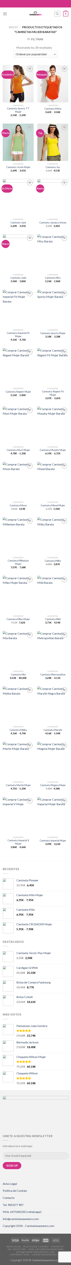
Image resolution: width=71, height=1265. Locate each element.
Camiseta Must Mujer (18, 450)
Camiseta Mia (18, 674)
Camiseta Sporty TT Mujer (18, 110)
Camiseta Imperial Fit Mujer (18, 335)
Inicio (13, 27)
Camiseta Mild (53, 619)
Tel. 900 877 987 (13, 1204)
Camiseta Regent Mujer (18, 391)
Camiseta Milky (53, 560)
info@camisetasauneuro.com (21, 1219)
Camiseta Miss (53, 277)
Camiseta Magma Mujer (53, 785)
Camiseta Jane (18, 222)
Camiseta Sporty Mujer (53, 333)
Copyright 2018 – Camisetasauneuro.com (28, 1225)
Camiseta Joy (53, 167)
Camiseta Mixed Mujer (53, 505)
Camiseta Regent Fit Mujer (53, 393)
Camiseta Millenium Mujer (18, 562)
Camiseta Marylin (53, 729)
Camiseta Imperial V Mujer (18, 842)
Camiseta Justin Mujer (18, 167)
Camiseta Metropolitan (53, 674)
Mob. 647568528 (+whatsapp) (22, 1211)
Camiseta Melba (18, 729)
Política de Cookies (15, 1190)
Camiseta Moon (18, 505)
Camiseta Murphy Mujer (53, 450)
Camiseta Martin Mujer (18, 785)
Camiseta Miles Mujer (18, 619)
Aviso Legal (10, 1183)
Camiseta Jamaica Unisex (52, 222)
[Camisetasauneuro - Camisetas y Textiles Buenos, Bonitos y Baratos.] (35, 13)
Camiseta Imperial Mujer (53, 840)
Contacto (9, 1197)
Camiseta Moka (52, 108)
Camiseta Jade (18, 277)
